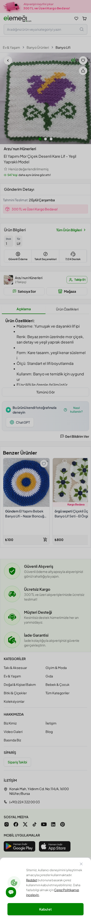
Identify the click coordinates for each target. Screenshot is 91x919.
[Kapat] (81, 865)
